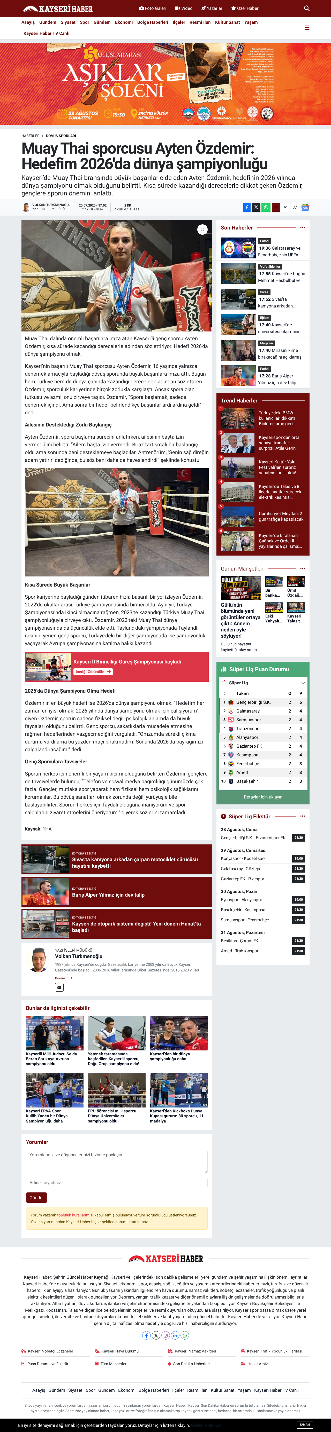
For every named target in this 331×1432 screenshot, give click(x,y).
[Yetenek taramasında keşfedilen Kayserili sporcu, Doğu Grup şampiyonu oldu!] (117, 1032)
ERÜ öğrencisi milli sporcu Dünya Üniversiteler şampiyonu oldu (112, 1116)
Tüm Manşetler (113, 1364)
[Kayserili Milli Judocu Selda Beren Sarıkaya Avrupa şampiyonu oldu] (55, 1032)
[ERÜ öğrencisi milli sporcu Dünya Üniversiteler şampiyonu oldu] (117, 1089)
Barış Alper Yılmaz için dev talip (277, 379)
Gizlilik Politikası (207, 1425)
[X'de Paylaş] (256, 207)
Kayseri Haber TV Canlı (47, 33)
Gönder (36, 1197)
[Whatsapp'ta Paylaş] (265, 207)
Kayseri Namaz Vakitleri (195, 1351)
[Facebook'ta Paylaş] (247, 207)
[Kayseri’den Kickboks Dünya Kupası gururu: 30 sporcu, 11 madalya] (179, 1089)
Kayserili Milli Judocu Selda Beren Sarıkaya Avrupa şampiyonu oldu (51, 1058)
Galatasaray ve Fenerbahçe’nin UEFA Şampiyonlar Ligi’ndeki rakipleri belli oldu (280, 252)
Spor (84, 22)
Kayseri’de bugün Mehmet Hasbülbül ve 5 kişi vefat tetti (281, 277)
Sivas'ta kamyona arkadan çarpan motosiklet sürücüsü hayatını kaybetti (276, 303)
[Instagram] (165, 1335)
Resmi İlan (200, 22)
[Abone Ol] (305, 207)
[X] (156, 1335)
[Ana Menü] (307, 28)
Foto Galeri (155, 8)
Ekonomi (124, 22)
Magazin (266, 343)
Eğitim (264, 318)
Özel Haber (248, 8)
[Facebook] (146, 1335)
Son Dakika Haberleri (191, 1364)
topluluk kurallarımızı (75, 1215)
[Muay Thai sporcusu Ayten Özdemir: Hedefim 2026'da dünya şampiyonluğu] (116, 275)
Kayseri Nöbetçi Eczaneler (50, 1351)
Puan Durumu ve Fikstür (47, 1364)
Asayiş (28, 22)
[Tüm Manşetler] (302, 568)
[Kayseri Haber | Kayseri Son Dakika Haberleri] (57, 8)
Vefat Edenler (270, 266)
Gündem (47, 22)
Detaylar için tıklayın (263, 797)
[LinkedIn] (175, 1335)
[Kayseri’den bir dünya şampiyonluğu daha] (179, 1032)
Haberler (30, 136)
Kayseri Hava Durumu (120, 1351)
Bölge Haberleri (152, 22)
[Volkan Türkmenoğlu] (38, 959)
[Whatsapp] (184, 1335)
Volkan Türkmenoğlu (78, 956)
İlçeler (179, 22)
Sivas (264, 292)
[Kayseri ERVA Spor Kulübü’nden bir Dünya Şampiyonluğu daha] (55, 1089)
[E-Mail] (59, 987)
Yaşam (251, 22)
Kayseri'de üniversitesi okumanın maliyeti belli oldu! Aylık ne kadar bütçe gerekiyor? (280, 328)
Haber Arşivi (258, 1364)
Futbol (264, 241)
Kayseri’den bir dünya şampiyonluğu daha (170, 1056)
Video (187, 8)
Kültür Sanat (227, 22)
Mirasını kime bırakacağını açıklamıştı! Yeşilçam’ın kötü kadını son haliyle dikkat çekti (281, 354)
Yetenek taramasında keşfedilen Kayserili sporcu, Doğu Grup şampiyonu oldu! (113, 1058)
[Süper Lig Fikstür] (302, 816)
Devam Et (62, 978)
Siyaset (68, 22)
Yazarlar (214, 8)
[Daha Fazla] (276, 207)
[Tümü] (302, 227)
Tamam (305, 1424)
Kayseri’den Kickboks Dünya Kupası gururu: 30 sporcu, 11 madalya (177, 1116)
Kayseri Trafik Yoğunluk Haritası (274, 1351)
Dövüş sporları (61, 136)
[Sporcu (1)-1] (117, 522)
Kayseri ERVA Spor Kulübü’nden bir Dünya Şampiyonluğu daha (47, 1116)
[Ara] (307, 8)
